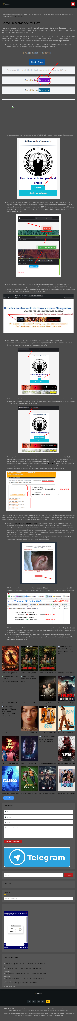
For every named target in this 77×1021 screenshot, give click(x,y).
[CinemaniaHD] (6, 2)
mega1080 (7, 883)
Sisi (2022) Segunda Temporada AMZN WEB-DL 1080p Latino (25, 963)
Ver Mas (8, 798)
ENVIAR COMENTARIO (13, 841)
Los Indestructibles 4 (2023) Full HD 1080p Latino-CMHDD (24, 968)
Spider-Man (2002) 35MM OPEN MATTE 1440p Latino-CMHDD (26, 973)
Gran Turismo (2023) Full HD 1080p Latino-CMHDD (22, 983)
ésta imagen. (19, 16)
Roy (4, 966)
